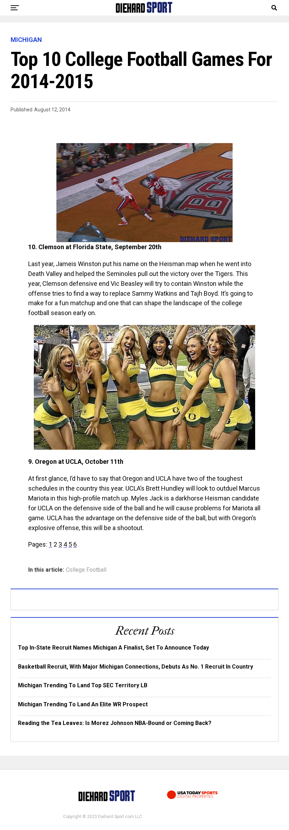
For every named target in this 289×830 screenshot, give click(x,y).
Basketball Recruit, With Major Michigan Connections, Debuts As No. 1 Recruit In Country (135, 666)
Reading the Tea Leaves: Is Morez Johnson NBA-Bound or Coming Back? (114, 723)
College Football (86, 570)
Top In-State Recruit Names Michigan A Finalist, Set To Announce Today (113, 647)
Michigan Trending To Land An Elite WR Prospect (83, 704)
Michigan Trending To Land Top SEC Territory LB (82, 685)
